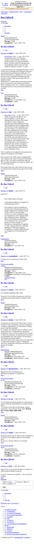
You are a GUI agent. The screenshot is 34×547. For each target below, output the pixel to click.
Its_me (3, 380)
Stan (2, 93)
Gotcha (3, 266)
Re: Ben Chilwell (7, 47)
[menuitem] (18, 537)
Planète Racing (13, 12)
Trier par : (20, 482)
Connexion (4, 13)
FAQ (20, 12)
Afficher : (5, 482)
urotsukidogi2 (5, 239)
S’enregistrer (27, 12)
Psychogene (8, 56)
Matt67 (3, 36)
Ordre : (4, 483)
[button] (8, 26)
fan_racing (8, 115)
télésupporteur (5, 350)
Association (4, 12)
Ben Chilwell (7, 17)
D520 (2, 447)
